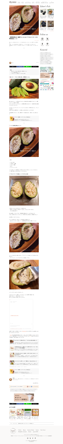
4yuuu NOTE (35, 431)
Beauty (24, 430)
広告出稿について (36, 434)
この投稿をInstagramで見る (14, 315)
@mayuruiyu (24, 331)
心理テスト (51, 54)
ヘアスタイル (50, 57)
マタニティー (43, 63)
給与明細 (42, 57)
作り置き (46, 54)
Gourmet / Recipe (30, 430)
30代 (46, 57)
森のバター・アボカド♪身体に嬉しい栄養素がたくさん (19, 71)
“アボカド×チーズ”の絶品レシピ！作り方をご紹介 (18, 73)
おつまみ (13, 389)
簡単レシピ (24, 389)
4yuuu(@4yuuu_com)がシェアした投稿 (16, 328)
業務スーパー (43, 60)
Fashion (19, 430)
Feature (29, 431)
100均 (42, 54)
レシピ (17, 389)
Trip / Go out (42, 430)
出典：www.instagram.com (35, 35)
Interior (37, 430)
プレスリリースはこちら (27, 434)
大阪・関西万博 (49, 63)
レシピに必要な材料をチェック (15, 72)
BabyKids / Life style (22, 431)
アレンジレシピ (30, 389)
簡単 (20, 389)
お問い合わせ (32, 434)
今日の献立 (48, 60)
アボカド (35, 389)
